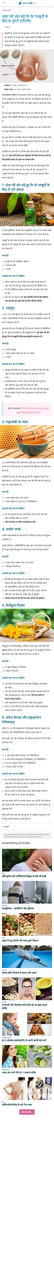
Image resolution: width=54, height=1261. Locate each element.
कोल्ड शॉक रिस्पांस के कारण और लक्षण (19, 972)
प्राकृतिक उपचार (6, 1038)
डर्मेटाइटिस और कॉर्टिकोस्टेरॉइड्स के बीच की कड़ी (24, 876)
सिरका (9, 728)
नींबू (17, 501)
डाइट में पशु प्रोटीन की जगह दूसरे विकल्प (20, 940)
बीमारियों (4, 906)
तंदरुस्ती (4, 970)
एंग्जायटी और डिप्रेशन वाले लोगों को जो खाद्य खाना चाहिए (24, 1006)
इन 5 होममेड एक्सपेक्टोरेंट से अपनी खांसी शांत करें (24, 1040)
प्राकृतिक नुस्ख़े (6, 10)
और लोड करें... (27, 1112)
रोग (3, 1102)
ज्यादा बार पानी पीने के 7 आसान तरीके (19, 1072)
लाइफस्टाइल (5, 1070)
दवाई (3, 874)
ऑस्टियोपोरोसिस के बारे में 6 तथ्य (17, 1104)
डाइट (3, 938)
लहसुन (4, 314)
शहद (4, 462)
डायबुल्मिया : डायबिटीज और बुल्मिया (18, 908)
